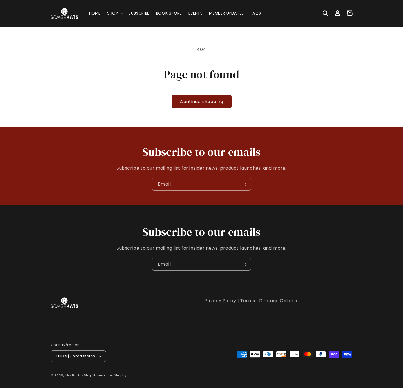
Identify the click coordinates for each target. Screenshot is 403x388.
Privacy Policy (220, 301)
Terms (247, 301)
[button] (114, 13)
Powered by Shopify (110, 375)
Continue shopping (201, 101)
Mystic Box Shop (79, 375)
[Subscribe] (245, 184)
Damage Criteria (278, 301)
